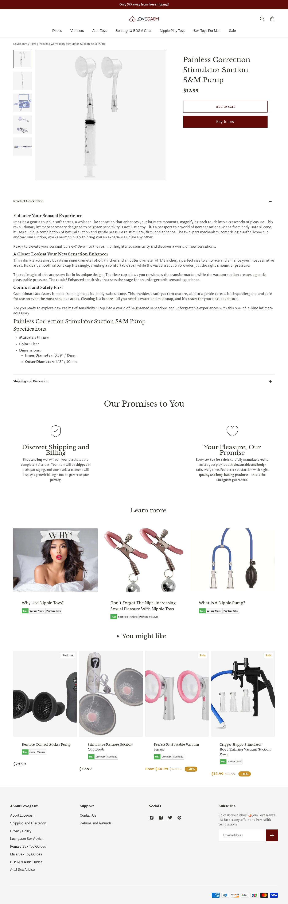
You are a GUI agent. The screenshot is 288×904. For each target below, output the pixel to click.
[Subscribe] (272, 835)
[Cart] (272, 18)
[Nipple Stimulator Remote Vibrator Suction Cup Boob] (111, 694)
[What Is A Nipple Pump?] (232, 574)
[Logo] (144, 18)
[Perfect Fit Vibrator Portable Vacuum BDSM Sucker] (177, 694)
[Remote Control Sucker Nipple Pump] (45, 694)
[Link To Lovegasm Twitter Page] (170, 817)
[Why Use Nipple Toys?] (55, 574)
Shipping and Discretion (30, 381)
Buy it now (225, 122)
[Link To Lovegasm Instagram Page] (151, 817)
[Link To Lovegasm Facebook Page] (161, 817)
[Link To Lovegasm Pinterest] (179, 817)
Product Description (28, 201)
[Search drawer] (262, 18)
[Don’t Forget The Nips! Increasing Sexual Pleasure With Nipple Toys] (144, 577)
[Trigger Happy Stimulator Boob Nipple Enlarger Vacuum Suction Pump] (243, 694)
